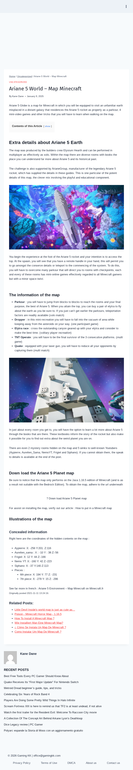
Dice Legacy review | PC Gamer (23, 724)
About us (91, 762)
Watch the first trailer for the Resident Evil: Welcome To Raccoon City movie (50, 712)
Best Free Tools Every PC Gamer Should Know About (36, 676)
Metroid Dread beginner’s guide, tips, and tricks (32, 688)
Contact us (113, 762)
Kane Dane (18, 96)
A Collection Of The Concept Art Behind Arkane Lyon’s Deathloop (43, 718)
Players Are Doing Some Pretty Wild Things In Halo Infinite (39, 700)
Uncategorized (18, 82)
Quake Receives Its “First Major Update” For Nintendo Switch (41, 682)
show (47, 126)
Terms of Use (49, 762)
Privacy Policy (21, 762)
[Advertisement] (66, 37)
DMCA (71, 762)
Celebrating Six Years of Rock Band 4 (26, 694)
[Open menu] (126, 6)
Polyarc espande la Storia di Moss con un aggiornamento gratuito (43, 730)
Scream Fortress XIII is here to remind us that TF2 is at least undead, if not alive (53, 706)
